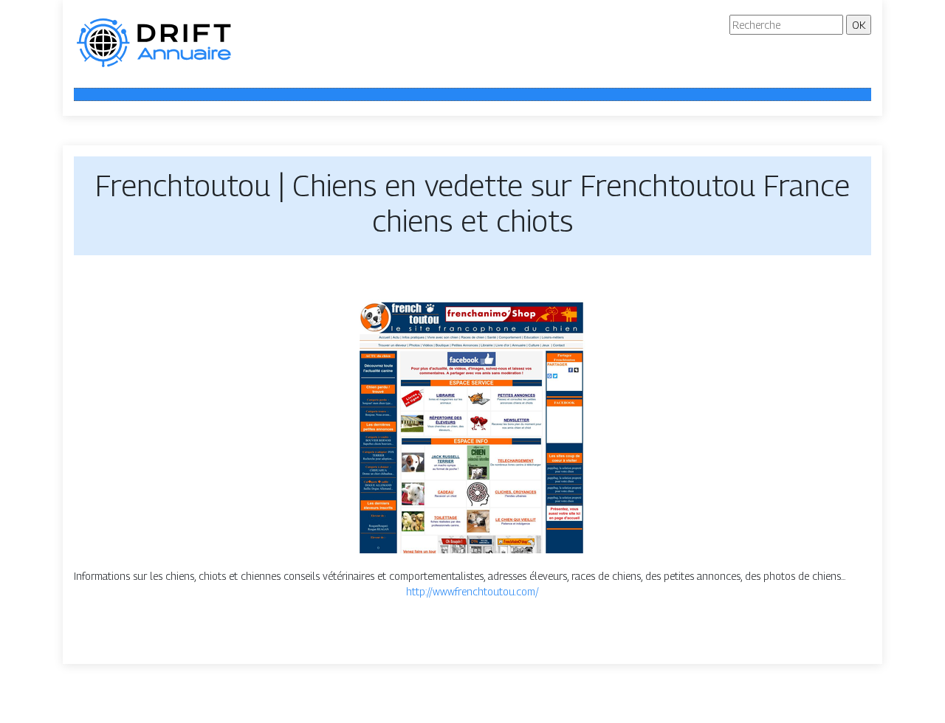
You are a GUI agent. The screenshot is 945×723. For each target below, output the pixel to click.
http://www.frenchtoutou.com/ (472, 591)
